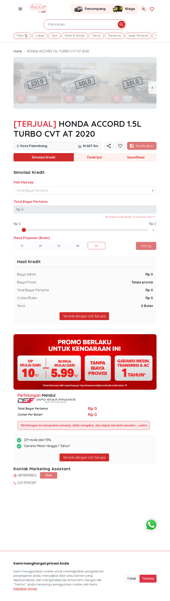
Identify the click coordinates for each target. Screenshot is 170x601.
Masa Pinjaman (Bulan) (32, 238)
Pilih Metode (24, 182)
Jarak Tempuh (138, 35)
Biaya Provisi (26, 282)
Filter (20, 35)
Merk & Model (74, 35)
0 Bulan (147, 306)
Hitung (146, 246)
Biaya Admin (26, 274)
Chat (48, 475)
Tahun (96, 35)
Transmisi (114, 35)
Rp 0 (149, 274)
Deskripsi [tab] (94, 157)
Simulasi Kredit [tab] (44, 157)
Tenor (21, 306)
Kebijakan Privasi (25, 589)
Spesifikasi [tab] (135, 157)
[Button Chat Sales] (150, 523)
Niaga (130, 9)
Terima (148, 578)
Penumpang (95, 9)
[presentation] (152, 87)
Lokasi (39, 35)
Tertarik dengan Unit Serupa (84, 457)
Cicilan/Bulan (27, 298)
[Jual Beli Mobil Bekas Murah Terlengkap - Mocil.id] (38, 8)
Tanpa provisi (142, 282)
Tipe (54, 35)
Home (17, 51)
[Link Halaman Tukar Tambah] (143, 8)
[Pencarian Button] (121, 24)
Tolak (131, 578)
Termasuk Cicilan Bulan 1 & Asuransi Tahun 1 (130, 216)
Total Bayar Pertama (30, 202)
